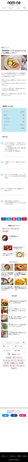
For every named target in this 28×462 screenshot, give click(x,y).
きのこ (15, 368)
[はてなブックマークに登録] (19, 220)
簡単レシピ (15, 363)
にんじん (7, 360)
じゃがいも (21, 365)
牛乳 (7, 363)
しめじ (13, 365)
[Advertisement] (14, 28)
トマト (15, 360)
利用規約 (19, 456)
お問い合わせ (13, 456)
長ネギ (7, 365)
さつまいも (15, 229)
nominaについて (4, 456)
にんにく (22, 360)
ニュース (18, 7)
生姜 (22, 363)
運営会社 (25, 456)
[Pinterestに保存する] (24, 220)
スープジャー (18, 358)
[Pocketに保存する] (14, 220)
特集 (24, 7)
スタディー (11, 7)
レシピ (4, 7)
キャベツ (6, 229)
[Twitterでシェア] (9, 220)
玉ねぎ (6, 231)
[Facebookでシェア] (3, 220)
